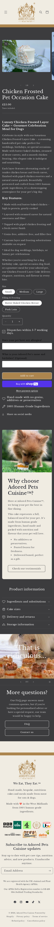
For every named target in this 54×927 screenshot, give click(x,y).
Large (39, 292)
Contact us (27, 732)
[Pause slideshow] (51, 682)
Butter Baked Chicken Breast (22, 303)
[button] (6, 12)
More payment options (27, 391)
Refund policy (18, 921)
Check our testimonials (26, 568)
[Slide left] (21, 85)
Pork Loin (11, 309)
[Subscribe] (50, 870)
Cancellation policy (36, 921)
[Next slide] (33, 682)
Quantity (6, 316)
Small (8, 292)
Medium (24, 292)
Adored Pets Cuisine (25, 913)
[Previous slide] (21, 682)
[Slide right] (33, 85)
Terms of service (39, 917)
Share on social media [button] (19, 414)
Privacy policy (23, 917)
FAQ (27, 724)
